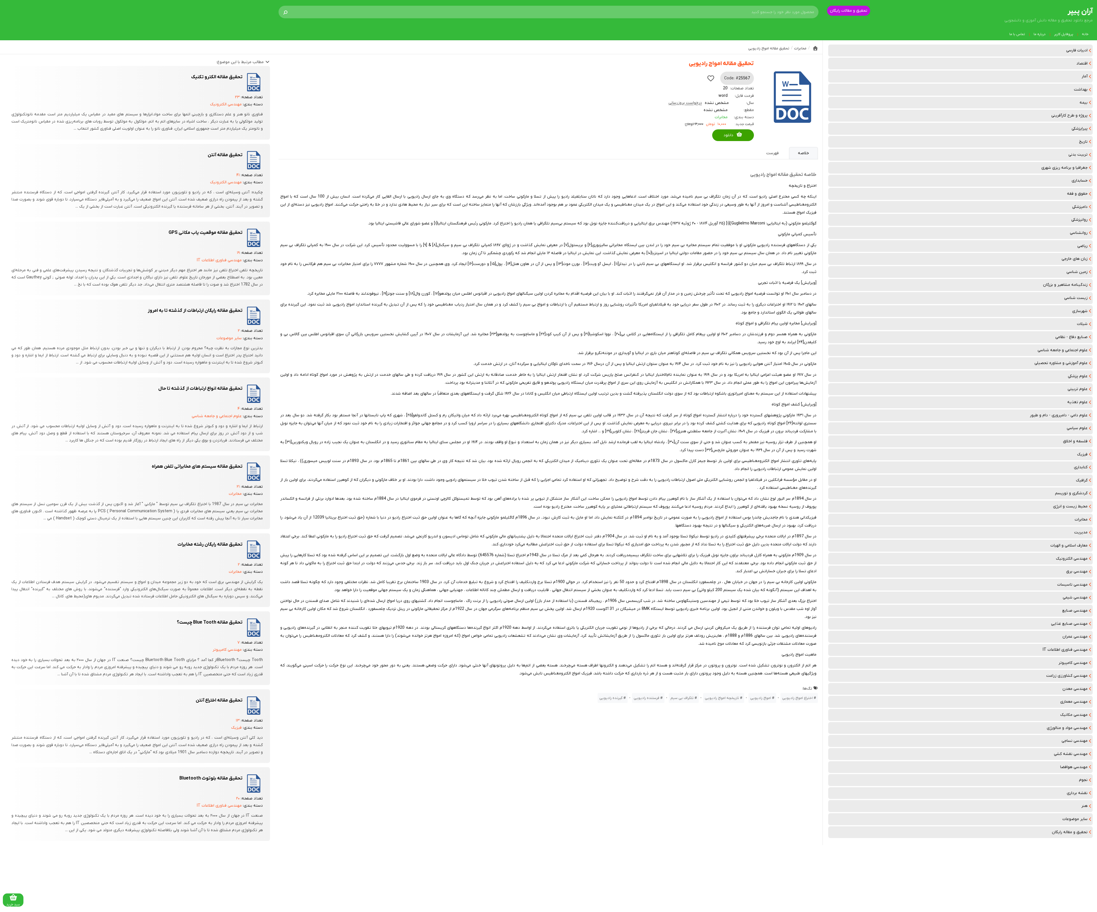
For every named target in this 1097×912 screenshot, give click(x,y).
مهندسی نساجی (1075, 741)
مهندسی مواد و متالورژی (1067, 728)
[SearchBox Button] (285, 12)
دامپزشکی (1080, 207)
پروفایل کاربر (1063, 34)
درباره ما (1040, 34)
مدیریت (1081, 532)
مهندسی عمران (1075, 636)
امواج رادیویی (760, 698)
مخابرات (1081, 519)
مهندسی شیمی (1075, 597)
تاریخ (1083, 141)
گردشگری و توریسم (1071, 493)
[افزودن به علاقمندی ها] (710, 78)
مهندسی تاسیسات (1072, 584)
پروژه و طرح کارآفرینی (1069, 115)
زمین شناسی (1077, 272)
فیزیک (1082, 454)
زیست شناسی (1076, 298)
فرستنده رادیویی (646, 698)
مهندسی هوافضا (1074, 767)
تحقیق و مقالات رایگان (848, 10)
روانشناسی (1079, 233)
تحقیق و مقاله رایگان (1070, 832)
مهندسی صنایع (1075, 610)
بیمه (1084, 102)
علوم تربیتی (1078, 389)
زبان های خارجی (1075, 259)
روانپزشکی (1079, 219)
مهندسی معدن (1075, 689)
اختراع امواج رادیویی (797, 698)
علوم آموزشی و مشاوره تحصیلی (1061, 363)
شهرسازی (1080, 311)
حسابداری (1080, 180)
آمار (1085, 76)
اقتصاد (1082, 63)
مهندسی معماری (1074, 701)
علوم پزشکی (1078, 376)
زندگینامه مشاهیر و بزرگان (1065, 285)
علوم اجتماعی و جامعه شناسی (1063, 350)
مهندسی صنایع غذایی (1069, 623)
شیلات (1082, 324)
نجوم (1083, 780)
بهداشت (1081, 89)
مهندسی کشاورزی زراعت (1067, 675)
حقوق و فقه (1077, 193)
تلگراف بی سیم (682, 698)
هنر (1084, 806)
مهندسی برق (1077, 571)
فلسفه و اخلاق (1075, 441)
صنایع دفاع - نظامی (1071, 337)
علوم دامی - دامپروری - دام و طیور (1059, 415)
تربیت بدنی (1078, 154)
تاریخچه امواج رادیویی (722, 698)
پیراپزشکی (1080, 128)
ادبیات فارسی (1077, 50)
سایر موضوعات (1075, 819)
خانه (1085, 34)
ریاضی (1082, 246)
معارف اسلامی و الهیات (1069, 545)
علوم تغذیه (1077, 402)
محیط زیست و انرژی (1070, 506)
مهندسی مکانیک (1074, 715)
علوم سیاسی (1077, 428)
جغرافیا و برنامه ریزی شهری (1064, 167)
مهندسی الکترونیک (1072, 558)
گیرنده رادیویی (610, 698)
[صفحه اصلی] (815, 48)
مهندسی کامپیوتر (1073, 663)
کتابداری (1081, 467)
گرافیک (1082, 480)
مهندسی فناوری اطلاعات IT (1065, 649)
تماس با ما (1017, 34)
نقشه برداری (1077, 793)
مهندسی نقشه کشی (1071, 754)
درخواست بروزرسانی (685, 103)
